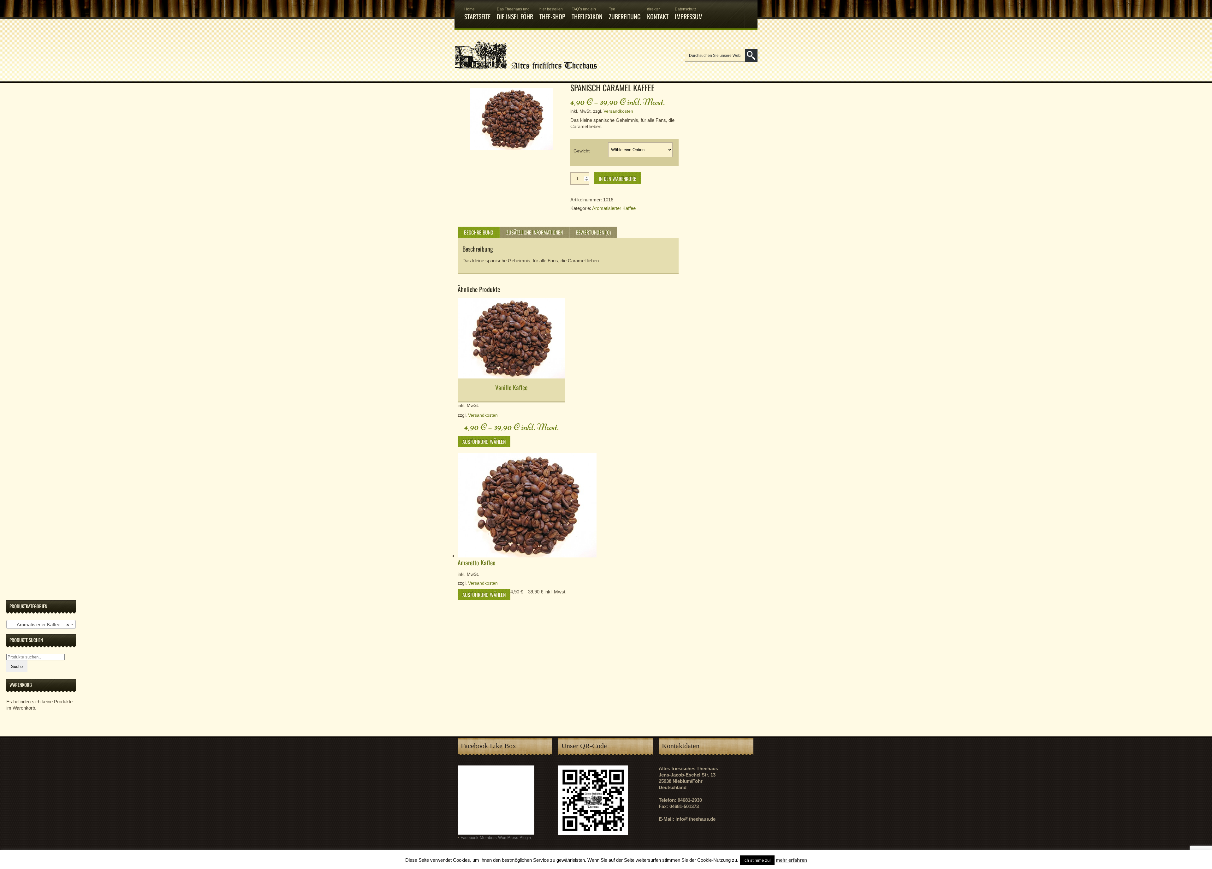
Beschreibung (478, 232)
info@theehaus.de (695, 819)
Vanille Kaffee (511, 387)
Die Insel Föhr (515, 14)
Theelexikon (587, 14)
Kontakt (657, 14)
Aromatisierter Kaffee (614, 208)
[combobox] (41, 624)
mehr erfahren (791, 860)
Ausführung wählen (484, 441)
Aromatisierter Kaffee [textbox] (39, 624)
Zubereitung (625, 14)
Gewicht (581, 150)
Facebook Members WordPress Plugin (495, 838)
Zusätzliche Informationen (534, 232)
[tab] (479, 232)
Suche (17, 666)
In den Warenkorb (617, 178)
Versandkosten (618, 111)
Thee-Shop (552, 14)
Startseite (477, 14)
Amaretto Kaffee (476, 562)
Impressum (689, 14)
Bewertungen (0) (593, 232)
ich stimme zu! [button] (757, 860)
